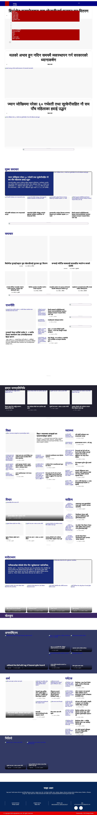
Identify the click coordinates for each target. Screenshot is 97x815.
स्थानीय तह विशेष (16, 31)
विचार (13, 33)
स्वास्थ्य (15, 8)
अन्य (14, 28)
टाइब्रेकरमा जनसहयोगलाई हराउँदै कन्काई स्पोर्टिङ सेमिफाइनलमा (82, 287)
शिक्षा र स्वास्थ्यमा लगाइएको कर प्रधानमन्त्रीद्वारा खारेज (47, 435)
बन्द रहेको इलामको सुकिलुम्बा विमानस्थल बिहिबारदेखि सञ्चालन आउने (82, 731)
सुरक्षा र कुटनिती (16, 38)
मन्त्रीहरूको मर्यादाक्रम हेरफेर (55, 320)
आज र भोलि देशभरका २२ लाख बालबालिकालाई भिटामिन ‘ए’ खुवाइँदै (83, 482)
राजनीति (15, 5)
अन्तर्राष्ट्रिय (16, 24)
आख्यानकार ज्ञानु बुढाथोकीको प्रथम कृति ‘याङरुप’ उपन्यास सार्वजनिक (83, 505)
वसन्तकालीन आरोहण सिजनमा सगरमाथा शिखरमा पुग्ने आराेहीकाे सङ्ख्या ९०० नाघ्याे (60, 214)
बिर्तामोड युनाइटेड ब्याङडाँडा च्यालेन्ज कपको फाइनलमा (37, 287)
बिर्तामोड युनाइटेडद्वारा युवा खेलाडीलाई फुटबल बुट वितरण (26, 263)
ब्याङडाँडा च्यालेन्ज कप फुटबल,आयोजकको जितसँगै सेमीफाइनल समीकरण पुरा (60, 287)
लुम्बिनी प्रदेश (15, 17)
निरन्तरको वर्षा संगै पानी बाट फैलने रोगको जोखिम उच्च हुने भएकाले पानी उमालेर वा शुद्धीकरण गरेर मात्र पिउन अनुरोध (54, 475)
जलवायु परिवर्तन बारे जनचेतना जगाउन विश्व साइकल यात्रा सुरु (81, 407)
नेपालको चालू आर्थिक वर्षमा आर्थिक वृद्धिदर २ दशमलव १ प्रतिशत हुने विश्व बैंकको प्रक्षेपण (41, 694)
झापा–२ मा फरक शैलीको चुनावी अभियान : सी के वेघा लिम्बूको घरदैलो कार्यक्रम (57, 330)
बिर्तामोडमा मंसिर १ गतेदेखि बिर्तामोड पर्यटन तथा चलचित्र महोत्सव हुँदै (82, 722)
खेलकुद (15, 27)
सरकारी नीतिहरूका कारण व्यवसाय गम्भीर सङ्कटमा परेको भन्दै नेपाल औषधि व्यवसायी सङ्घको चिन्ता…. (83, 473)
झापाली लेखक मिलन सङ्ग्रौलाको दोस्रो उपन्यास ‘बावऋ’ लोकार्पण (83, 537)
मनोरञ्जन (15, 25)
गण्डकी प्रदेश (15, 15)
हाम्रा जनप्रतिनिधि (16, 30)
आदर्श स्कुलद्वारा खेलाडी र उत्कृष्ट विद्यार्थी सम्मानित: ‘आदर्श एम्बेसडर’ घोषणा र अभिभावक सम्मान (23, 466)
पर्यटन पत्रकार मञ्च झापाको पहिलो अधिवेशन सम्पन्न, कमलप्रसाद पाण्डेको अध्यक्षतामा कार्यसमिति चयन (83, 693)
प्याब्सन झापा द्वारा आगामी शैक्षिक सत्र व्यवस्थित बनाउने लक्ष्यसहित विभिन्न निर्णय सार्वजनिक (24, 457)
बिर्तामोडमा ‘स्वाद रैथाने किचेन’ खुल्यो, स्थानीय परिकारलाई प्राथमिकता (83, 684)
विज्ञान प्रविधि (16, 22)
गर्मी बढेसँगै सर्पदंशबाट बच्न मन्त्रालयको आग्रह (82, 435)
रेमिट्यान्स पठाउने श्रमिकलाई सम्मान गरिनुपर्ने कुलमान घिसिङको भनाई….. (56, 694)
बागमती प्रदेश (15, 14)
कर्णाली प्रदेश (15, 18)
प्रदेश (14, 10)
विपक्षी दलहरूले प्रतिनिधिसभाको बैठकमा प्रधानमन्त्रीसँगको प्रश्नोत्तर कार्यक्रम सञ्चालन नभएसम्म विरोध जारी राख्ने (81, 215)
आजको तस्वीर (15, 37)
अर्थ (13, 35)
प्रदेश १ (14, 11)
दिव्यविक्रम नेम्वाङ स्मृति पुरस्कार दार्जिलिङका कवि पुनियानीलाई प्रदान (82, 516)
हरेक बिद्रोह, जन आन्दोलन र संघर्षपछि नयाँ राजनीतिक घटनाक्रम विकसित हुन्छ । (58, 339)
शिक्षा (14, 6)
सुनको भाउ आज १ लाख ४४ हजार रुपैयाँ (59, 406)
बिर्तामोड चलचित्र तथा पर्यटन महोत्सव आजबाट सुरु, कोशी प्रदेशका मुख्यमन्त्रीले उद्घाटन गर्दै (83, 713)
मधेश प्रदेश (14, 12)
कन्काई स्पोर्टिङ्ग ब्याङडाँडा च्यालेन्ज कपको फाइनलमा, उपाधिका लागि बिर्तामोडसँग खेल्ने (15, 288)
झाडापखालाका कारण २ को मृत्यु (83, 442)
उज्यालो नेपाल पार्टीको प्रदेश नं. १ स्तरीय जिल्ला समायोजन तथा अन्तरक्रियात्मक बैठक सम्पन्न (20, 334)
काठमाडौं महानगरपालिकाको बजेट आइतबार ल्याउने (42, 713)
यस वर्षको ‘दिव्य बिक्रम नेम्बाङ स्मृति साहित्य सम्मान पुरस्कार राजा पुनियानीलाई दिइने (83, 526)
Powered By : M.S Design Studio (84, 813)
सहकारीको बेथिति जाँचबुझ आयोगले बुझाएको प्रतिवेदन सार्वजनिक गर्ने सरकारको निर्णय (36, 214)
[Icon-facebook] (76, 808)
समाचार (15, 3)
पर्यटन (13, 34)
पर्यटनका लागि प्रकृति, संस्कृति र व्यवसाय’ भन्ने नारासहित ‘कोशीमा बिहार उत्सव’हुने (83, 703)
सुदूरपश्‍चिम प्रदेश (16, 19)
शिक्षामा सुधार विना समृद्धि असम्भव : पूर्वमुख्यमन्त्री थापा (13, 407)
